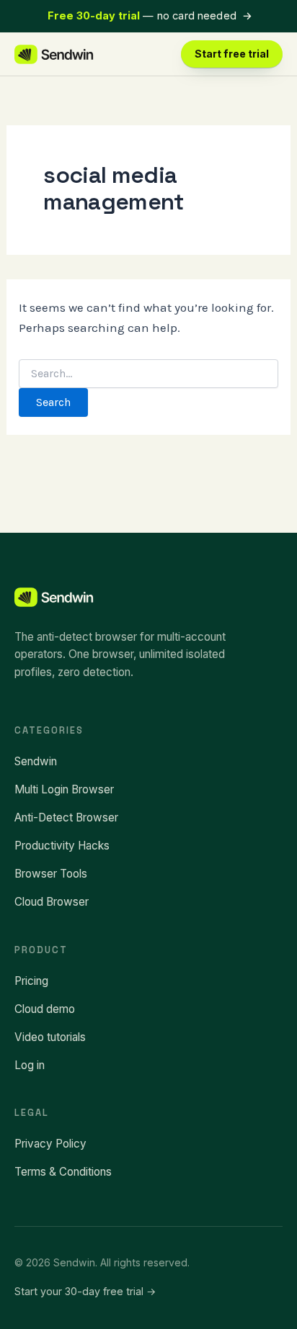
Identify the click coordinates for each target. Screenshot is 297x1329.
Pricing (31, 981)
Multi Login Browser (64, 789)
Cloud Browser (51, 902)
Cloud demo (44, 1009)
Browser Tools (50, 873)
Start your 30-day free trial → (85, 1291)
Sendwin (35, 761)
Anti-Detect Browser (66, 817)
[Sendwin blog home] (54, 54)
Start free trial (232, 54)
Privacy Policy (50, 1143)
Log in (29, 1065)
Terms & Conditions (63, 1172)
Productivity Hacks (62, 845)
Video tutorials (50, 1037)
